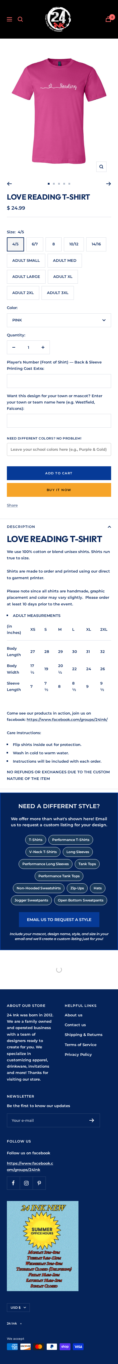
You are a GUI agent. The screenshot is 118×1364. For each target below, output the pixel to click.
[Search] (20, 19)
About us (73, 1015)
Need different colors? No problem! (44, 438)
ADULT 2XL (23, 292)
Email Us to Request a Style (59, 919)
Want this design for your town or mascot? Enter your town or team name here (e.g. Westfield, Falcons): (54, 402)
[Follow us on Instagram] (26, 1183)
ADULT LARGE (26, 276)
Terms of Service (81, 1044)
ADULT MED (64, 260)
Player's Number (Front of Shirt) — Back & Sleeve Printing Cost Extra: (54, 365)
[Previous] (9, 184)
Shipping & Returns (84, 1034)
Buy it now (59, 490)
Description (21, 526)
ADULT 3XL (57, 292)
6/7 (35, 244)
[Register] (91, 1120)
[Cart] (108, 19)
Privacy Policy (78, 1054)
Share (12, 505)
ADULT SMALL (26, 260)
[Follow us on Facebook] (13, 1183)
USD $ (16, 1308)
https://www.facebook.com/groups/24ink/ (67, 719)
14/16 (96, 244)
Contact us (75, 1024)
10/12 (73, 244)
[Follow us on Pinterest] (39, 1183)
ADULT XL (62, 276)
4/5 (15, 244)
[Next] (108, 184)
